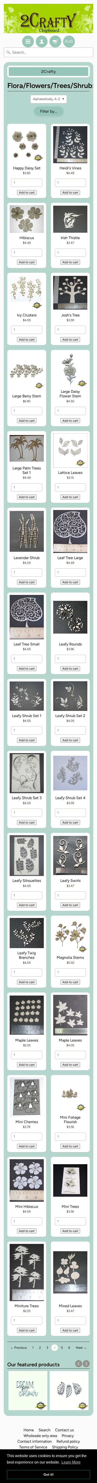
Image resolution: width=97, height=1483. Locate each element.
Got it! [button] (49, 1474)
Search (44, 1430)
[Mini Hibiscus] (27, 1181)
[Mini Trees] (70, 1181)
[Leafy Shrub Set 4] (70, 774)
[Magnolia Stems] (70, 936)
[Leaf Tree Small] (27, 618)
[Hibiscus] (27, 220)
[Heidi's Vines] (70, 145)
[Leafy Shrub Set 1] (27, 697)
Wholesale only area (40, 1435)
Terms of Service (33, 1447)
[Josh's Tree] (70, 293)
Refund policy (68, 1441)
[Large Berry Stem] (27, 372)
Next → (81, 1347)
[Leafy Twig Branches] (27, 934)
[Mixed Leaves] (70, 1273)
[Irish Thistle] (70, 220)
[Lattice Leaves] (70, 451)
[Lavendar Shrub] (27, 532)
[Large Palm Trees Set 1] (27, 449)
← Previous (18, 1347)
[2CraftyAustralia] (48, 18)
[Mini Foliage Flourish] (70, 1095)
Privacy (68, 1435)
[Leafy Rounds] (70, 618)
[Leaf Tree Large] (70, 532)
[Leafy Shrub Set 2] (70, 697)
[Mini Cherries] (27, 1098)
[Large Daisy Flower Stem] (70, 370)
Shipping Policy (65, 1447)
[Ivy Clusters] (27, 293)
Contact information (34, 1441)
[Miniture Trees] (27, 1273)
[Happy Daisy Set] (27, 145)
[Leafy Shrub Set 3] (27, 774)
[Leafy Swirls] (70, 856)
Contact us (64, 1430)
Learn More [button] (71, 1462)
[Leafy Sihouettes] (27, 856)
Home (29, 1430)
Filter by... (48, 111)
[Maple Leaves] (27, 1016)
